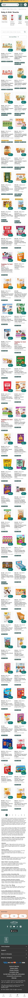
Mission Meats (5, 849)
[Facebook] (7, 926)
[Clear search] (17, 4)
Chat (5, 916)
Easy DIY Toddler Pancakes (8, 896)
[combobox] (10, 4)
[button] (25, 4)
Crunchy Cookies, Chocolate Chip (10, 874)
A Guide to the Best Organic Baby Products (12, 901)
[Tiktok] (17, 926)
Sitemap (14, 978)
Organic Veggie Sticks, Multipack (10, 867)
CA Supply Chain (14, 972)
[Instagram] (10, 926)
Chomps (3, 843)
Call (14, 916)
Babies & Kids (14, 9)
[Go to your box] (25, 4)
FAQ (23, 916)
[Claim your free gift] (21, 4)
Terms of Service (14, 966)
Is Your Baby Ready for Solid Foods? (10, 890)
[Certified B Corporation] (8, 940)
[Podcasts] (20, 926)
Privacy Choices (14, 970)
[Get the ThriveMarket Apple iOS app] (14, 931)
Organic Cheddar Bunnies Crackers (10, 879)
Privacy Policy (14, 968)
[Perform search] (4, 5)
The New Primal (5, 856)
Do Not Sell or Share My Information (14, 974)
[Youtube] (14, 926)
